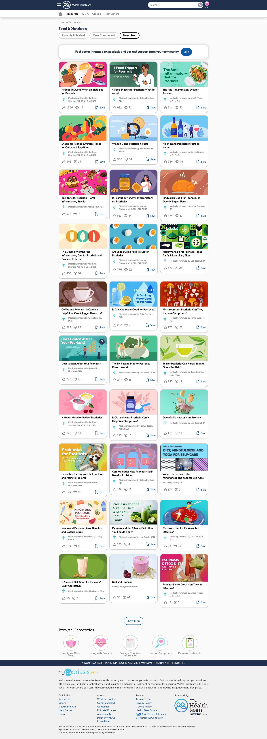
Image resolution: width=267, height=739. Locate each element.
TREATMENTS (161, 663)
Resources (72, 14)
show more (133, 621)
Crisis (62, 714)
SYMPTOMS (146, 663)
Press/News (103, 721)
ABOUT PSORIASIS (92, 663)
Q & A (85, 14)
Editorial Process (106, 710)
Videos (62, 703)
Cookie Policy (144, 706)
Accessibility (104, 714)
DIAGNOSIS (120, 663)
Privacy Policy (144, 703)
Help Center (66, 710)
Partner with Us (106, 717)
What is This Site (106, 699)
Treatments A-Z (67, 706)
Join (207, 7)
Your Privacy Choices (153, 714)
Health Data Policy (146, 710)
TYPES (108, 663)
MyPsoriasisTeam (81, 5)
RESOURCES (178, 663)
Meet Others (111, 14)
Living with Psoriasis (70, 22)
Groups (96, 14)
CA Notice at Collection (149, 717)
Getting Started (106, 703)
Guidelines (103, 706)
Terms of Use (143, 699)
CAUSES (133, 663)
